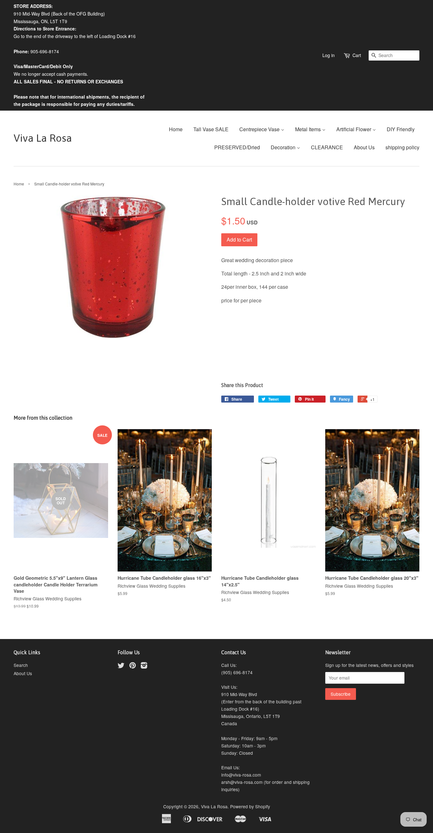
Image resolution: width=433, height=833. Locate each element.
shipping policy (402, 147)
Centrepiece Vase (260, 129)
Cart (356, 55)
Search (21, 665)
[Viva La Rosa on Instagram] (143, 666)
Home (176, 129)
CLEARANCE (327, 147)
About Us (364, 147)
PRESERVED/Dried (237, 147)
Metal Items (308, 129)
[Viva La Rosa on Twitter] (121, 666)
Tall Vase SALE (211, 129)
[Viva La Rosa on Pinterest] (132, 666)
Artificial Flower (354, 129)
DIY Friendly (401, 129)
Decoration (284, 147)
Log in (328, 55)
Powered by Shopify (250, 806)
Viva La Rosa (43, 138)
